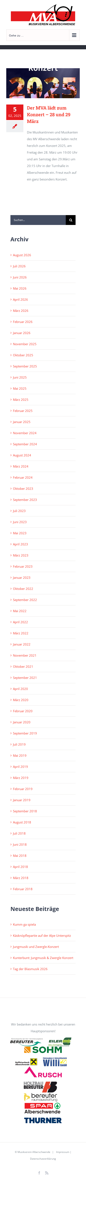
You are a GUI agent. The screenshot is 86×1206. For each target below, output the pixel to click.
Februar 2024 (23, 477)
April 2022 (20, 622)
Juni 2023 (20, 522)
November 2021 (25, 655)
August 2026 (22, 255)
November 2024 (25, 433)
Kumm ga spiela (24, 924)
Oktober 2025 (23, 355)
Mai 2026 (20, 288)
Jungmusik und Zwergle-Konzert (36, 947)
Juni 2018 (20, 844)
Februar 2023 (23, 566)
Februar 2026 (23, 322)
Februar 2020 (23, 711)
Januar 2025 (21, 422)
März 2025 (20, 399)
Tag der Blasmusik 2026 (30, 969)
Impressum (62, 1152)
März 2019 (20, 778)
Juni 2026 (20, 277)
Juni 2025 (20, 377)
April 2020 (20, 689)
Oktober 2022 (23, 589)
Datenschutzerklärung (43, 1158)
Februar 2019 (23, 789)
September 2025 (25, 366)
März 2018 (20, 878)
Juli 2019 (19, 744)
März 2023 (20, 555)
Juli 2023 (19, 511)
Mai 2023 (20, 533)
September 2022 (25, 600)
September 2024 (25, 444)
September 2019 (25, 733)
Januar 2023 (21, 577)
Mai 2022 (20, 611)
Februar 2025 (23, 411)
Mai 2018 (20, 855)
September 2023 (25, 500)
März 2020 (20, 700)
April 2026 (20, 299)
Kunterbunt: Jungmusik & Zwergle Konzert (43, 958)
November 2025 (25, 344)
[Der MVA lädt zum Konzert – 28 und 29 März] (43, 83)
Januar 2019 (21, 800)
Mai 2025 (20, 388)
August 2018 (22, 822)
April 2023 (20, 544)
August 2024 (22, 455)
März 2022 (20, 633)
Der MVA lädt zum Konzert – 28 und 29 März (48, 114)
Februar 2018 (23, 889)
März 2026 (20, 310)
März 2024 (20, 466)
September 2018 (25, 811)
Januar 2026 (21, 333)
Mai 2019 (20, 755)
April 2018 (20, 867)
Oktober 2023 (23, 488)
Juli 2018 (19, 833)
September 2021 (25, 678)
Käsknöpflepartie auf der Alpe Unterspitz (42, 935)
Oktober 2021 (23, 666)
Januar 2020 (21, 722)
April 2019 (20, 766)
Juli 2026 (19, 266)
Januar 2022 (21, 644)
